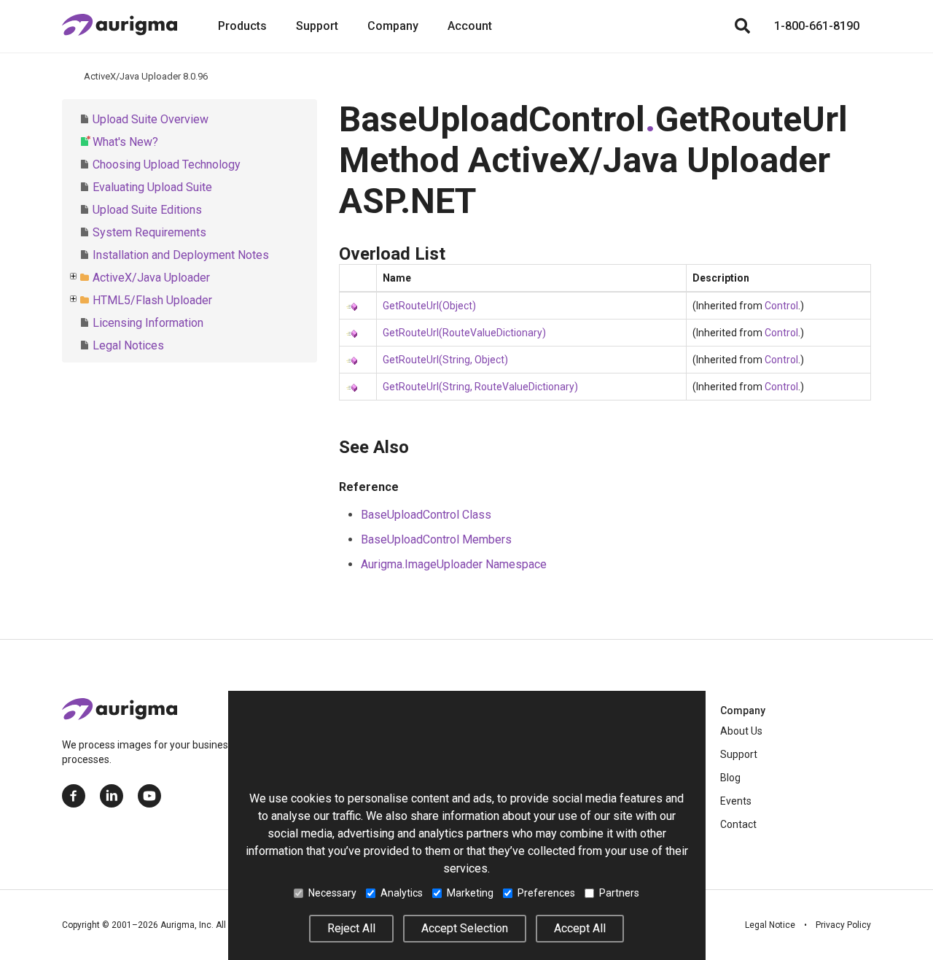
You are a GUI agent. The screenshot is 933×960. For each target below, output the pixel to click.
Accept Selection (464, 928)
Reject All (351, 928)
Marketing (470, 893)
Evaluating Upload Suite (152, 187)
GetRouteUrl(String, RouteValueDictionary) (480, 386)
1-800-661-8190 (816, 26)
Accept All (580, 928)
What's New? (125, 142)
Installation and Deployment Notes (181, 255)
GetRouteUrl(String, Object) (445, 359)
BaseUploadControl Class (426, 515)
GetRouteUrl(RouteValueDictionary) (464, 332)
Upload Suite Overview (150, 119)
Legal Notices (128, 345)
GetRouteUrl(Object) (429, 305)
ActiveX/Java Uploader (151, 277)
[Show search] (742, 26)
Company (392, 26)
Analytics (401, 893)
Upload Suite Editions (147, 210)
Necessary (332, 893)
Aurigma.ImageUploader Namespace (454, 564)
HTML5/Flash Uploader (152, 300)
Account (470, 26)
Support (317, 26)
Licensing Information (148, 323)
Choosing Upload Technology (167, 164)
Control (781, 305)
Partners (619, 893)
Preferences (546, 893)
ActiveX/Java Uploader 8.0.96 (146, 76)
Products (242, 26)
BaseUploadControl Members (436, 539)
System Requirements (149, 232)
